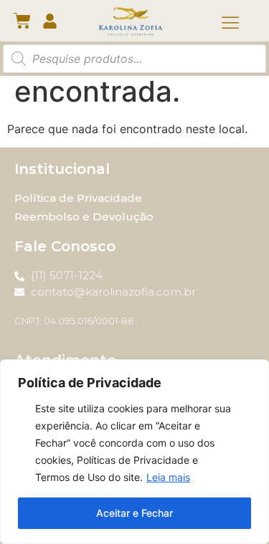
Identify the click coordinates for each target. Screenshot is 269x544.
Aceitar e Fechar (134, 513)
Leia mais (168, 477)
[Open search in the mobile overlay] (134, 58)
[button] (230, 23)
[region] (134, 451)
